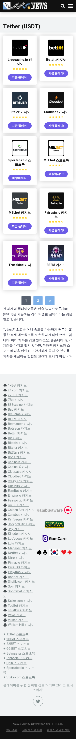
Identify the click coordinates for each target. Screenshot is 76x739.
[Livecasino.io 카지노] (20, 55)
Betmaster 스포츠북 (20, 653)
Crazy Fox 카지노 (20, 481)
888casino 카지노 (20, 405)
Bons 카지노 (17, 457)
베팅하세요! (19, 178)
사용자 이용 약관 (32, 730)
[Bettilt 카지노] (56, 55)
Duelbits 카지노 (19, 486)
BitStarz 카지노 (19, 452)
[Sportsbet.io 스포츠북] (20, 155)
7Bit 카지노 (16, 400)
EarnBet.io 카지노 (20, 491)
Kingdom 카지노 (19, 534)
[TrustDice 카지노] (20, 260)
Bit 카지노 (15, 438)
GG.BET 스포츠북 (18, 649)
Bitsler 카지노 (20, 112)
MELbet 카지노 (20, 212)
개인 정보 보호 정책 (58, 730)
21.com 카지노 (18, 390)
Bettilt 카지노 (56, 60)
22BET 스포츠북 (18, 644)
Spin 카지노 (16, 586)
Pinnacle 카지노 (19, 562)
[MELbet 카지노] (20, 207)
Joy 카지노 (16, 529)
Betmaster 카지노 (20, 424)
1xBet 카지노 (17, 385)
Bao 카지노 (16, 409)
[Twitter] (38, 701)
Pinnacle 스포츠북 (19, 658)
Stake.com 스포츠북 (20, 677)
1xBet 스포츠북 (17, 634)
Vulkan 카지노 (18, 620)
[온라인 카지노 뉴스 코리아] (25, 5)
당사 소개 (11, 730)
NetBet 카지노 (18, 553)
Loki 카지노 (16, 543)
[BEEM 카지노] (56, 260)
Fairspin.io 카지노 (56, 215)
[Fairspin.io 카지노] (56, 207)
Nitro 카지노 (16, 558)
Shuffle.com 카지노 (21, 581)
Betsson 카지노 (19, 428)
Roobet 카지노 (18, 577)
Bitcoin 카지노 (18, 443)
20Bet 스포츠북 (17, 639)
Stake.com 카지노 (20, 601)
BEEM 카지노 (56, 265)
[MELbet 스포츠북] (56, 155)
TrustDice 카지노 (20, 267)
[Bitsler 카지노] (20, 107)
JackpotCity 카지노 (21, 524)
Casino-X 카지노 (19, 467)
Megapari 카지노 (20, 548)
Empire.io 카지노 (20, 495)
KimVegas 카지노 (20, 519)
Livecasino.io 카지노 (20, 62)
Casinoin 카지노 (19, 462)
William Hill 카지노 (21, 625)
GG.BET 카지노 (18, 505)
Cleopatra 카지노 (20, 472)
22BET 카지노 (18, 395)
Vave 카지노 (17, 615)
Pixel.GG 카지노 (19, 567)
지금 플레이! (20, 77)
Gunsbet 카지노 (19, 515)
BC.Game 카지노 (19, 414)
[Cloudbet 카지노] (56, 107)
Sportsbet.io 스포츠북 (19, 162)
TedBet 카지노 (18, 606)
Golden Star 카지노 (21, 510)
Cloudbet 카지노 (56, 112)
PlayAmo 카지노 (19, 572)
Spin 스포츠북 (16, 663)
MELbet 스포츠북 (56, 160)
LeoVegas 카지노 (20, 538)
